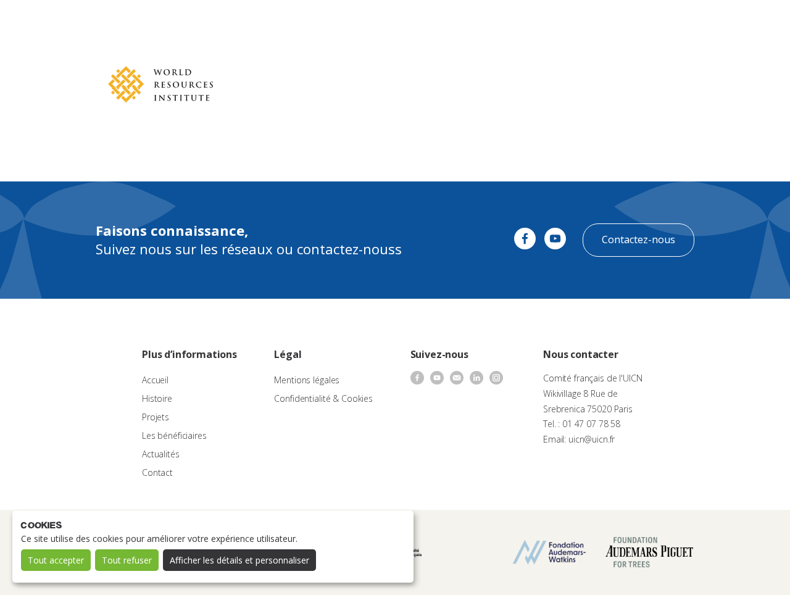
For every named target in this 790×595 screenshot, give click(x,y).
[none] (754, 22)
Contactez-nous (638, 239)
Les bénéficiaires (174, 435)
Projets (155, 417)
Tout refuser (127, 560)
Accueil (155, 380)
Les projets (379, 22)
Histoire (157, 398)
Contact (555, 22)
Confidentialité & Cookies (323, 398)
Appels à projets (314, 22)
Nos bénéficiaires (446, 22)
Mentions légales (306, 380)
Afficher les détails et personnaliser (239, 560)
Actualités (510, 22)
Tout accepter (56, 560)
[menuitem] (754, 22)
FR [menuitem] (748, 21)
